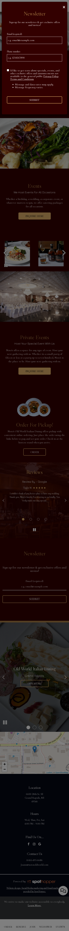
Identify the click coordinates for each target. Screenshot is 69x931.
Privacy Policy (50, 76)
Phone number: (14, 51)
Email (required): (14, 34)
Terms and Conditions (22, 79)
